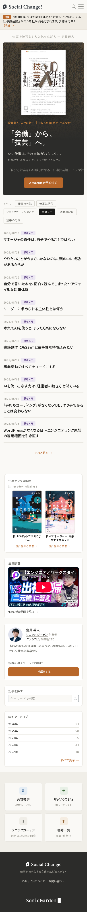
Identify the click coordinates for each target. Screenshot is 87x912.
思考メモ (47, 212)
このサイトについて (33, 881)
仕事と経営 (46, 203)
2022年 (13, 751)
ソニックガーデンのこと (20, 212)
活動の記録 (67, 212)
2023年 (13, 745)
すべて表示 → (70, 760)
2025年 (13, 731)
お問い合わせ (56, 881)
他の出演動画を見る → (23, 612)
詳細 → (9, 25)
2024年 (13, 738)
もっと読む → (43, 453)
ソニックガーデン (37, 634)
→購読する (43, 671)
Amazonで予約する (43, 182)
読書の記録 (13, 220)
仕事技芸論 (25, 203)
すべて (7, 203)
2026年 (13, 724)
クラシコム (33, 639)
